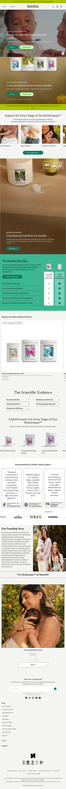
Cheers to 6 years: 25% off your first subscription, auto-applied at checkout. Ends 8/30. (33, 107)
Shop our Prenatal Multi (12, 276)
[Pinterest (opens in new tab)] (36, 698)
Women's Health (7, 722)
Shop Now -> (13, 248)
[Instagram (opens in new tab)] (33, 698)
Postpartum (5, 719)
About (13, 6)
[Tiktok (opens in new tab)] (30, 698)
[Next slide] (63, 134)
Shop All (4, 735)
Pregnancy (5, 716)
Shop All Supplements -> (33, 152)
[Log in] (57, 6)
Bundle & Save (26, 47)
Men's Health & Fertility (9, 729)
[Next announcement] (63, 1)
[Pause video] (62, 53)
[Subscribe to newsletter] (55, 689)
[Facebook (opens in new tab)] (26, 698)
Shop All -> (12, 47)
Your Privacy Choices (31, 773)
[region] (33, 1)
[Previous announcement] (3, 1)
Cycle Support (6, 706)
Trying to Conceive (7, 709)
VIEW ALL (33, 664)
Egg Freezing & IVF (7, 713)
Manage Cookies (32, 770)
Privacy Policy (22, 770)
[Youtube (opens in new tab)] (40, 698)
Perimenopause (7, 726)
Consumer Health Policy (44, 770)
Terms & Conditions (12, 770)
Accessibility (56, 770)
